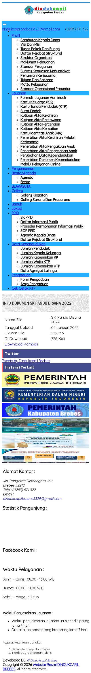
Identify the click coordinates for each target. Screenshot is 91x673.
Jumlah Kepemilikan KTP (40, 266)
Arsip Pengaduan (34, 284)
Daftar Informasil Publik (39, 222)
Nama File (13, 319)
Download (14, 344)
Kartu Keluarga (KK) (37, 102)
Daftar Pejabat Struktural (41, 53)
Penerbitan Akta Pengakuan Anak (48, 146)
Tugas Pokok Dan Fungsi (40, 49)
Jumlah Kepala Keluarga (41, 253)
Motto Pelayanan (34, 84)
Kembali (31, 344)
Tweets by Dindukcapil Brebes (26, 361)
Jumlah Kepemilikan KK (39, 257)
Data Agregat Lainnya (39, 270)
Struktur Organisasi (36, 57)
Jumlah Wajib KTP (35, 261)
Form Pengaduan (35, 279)
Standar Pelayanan (36, 66)
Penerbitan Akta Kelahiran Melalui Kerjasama (47, 139)
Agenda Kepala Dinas (38, 235)
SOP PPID (28, 230)
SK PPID (27, 217)
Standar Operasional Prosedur (45, 88)
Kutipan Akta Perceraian (40, 124)
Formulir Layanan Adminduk (43, 97)
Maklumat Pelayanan (38, 62)
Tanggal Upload (19, 327)
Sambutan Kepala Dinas (40, 40)
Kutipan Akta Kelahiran (39, 115)
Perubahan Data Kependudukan (47, 155)
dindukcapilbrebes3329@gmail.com (31, 29)
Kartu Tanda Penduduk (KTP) (44, 106)
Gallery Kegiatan (34, 195)
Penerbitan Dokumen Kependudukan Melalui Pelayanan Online (50, 161)
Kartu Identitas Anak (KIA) (41, 133)
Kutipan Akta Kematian (39, 128)
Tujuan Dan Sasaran (37, 80)
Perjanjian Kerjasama (38, 75)
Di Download (16, 338)
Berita (25, 182)
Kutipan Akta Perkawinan (41, 120)
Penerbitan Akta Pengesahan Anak (49, 151)
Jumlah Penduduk (35, 248)
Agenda (27, 177)
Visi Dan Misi (30, 44)
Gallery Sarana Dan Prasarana (45, 199)
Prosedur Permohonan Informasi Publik (52, 226)
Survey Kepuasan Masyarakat (45, 71)
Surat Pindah (31, 111)
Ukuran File (14, 333)
